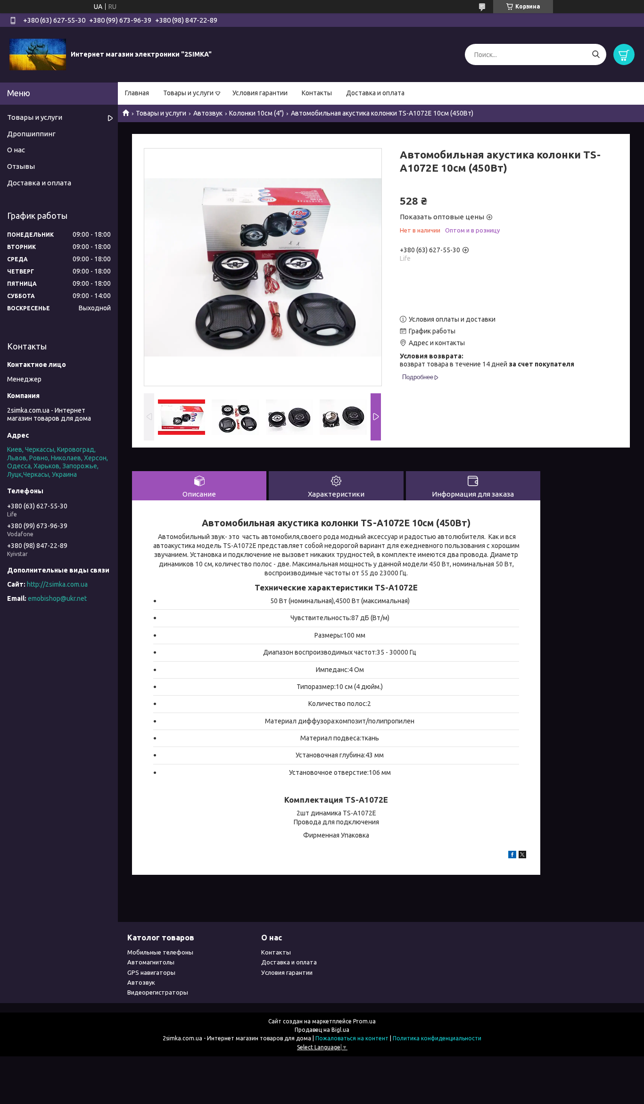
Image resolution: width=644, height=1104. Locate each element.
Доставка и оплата (375, 93)
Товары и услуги (188, 93)
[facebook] (512, 856)
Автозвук (208, 113)
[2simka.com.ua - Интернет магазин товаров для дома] (37, 54)
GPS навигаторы (151, 972)
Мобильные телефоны (160, 952)
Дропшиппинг (31, 134)
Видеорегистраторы (157, 992)
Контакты (317, 93)
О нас (16, 150)
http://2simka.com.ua (57, 584)
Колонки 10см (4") (256, 113)
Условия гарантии (260, 93)
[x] (522, 856)
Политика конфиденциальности (437, 1038)
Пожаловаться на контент (351, 1038)
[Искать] (595, 54)
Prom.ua (364, 1021)
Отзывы (21, 166)
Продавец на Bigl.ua (322, 1030)
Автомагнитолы (150, 962)
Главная (137, 93)
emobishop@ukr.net (57, 598)
